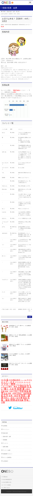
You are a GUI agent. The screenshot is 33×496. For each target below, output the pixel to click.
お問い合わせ (6, 487)
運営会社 (5, 476)
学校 (21, 391)
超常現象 (19, 400)
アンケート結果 (6, 450)
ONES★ (14, 491)
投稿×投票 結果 (7, 436)
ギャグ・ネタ (8, 382)
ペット (26, 384)
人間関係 (22, 386)
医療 (19, 389)
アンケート (5, 443)
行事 (20, 398)
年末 (5, 393)
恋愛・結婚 (12, 393)
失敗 (2, 391)
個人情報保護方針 (7, 479)
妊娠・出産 (9, 391)
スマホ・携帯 (8, 384)
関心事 (2, 26)
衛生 (25, 398)
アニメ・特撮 (23, 380)
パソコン (19, 384)
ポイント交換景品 (7, 457)
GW (2, 380)
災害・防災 (13, 396)
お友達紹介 (5, 461)
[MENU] (30, 2)
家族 (26, 391)
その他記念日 (14, 380)
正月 (5, 395)
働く (6, 388)
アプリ (29, 380)
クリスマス (19, 382)
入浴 (11, 389)
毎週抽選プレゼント (7, 453)
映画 (29, 393)
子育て (16, 391)
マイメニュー (6, 429)
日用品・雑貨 (21, 393)
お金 (6, 379)
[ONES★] (7, 3)
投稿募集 (5, 439)
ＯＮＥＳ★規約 (7, 485)
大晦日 (27, 389)
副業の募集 (5, 446)
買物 (12, 400)
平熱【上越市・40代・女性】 (8, 309)
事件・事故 (12, 387)
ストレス (27, 382)
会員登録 (5, 425)
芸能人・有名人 (10, 398)
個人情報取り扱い (7, 482)
